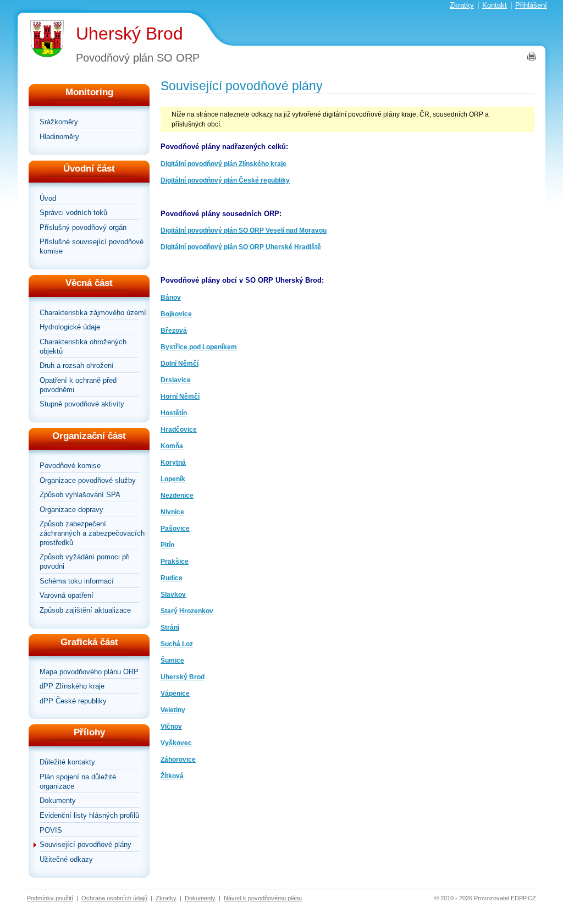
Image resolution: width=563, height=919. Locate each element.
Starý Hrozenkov (187, 611)
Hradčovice (179, 429)
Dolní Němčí (179, 363)
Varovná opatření (66, 595)
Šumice (172, 660)
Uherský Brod (129, 33)
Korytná (173, 462)
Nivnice (172, 512)
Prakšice (175, 561)
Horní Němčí (180, 396)
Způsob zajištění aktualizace (85, 610)
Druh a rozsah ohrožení (77, 365)
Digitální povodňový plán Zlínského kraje (223, 164)
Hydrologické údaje (70, 327)
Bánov (171, 297)
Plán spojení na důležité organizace (78, 781)
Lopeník (173, 479)
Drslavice (176, 380)
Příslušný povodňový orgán (83, 227)
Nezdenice (177, 495)
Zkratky (462, 5)
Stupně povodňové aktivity (82, 404)
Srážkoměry (59, 122)
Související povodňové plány (85, 844)
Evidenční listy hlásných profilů (89, 815)
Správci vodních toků (73, 212)
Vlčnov (171, 726)
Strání (170, 627)
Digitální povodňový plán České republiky (225, 180)
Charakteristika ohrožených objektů (83, 346)
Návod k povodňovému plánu (263, 898)
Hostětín (174, 413)
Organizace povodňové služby (88, 480)
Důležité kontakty (67, 762)
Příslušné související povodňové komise (91, 246)
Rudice (172, 578)
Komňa (172, 446)
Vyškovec (176, 743)
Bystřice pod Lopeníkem (199, 347)
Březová (174, 330)
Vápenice (175, 693)
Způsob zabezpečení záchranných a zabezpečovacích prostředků (92, 533)
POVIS (51, 830)
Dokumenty (58, 800)
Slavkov (173, 594)
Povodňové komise (70, 465)
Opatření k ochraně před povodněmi (78, 385)
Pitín (167, 545)
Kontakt (494, 5)
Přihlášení (531, 5)
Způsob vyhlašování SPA (80, 495)
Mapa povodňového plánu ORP (89, 672)
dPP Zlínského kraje (72, 686)
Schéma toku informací (77, 581)
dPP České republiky (73, 701)
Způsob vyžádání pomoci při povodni (85, 561)
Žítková (172, 776)
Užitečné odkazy (66, 859)
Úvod (48, 198)
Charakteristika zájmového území (93, 313)
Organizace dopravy (71, 509)
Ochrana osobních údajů (114, 898)
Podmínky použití (50, 898)
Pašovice (175, 528)
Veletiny (173, 710)
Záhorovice (178, 759)
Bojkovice (176, 314)
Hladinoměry (59, 137)
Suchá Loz (177, 644)
